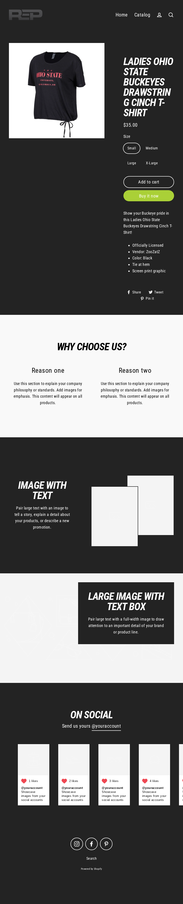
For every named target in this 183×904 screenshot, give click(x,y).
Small (131, 148)
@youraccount (106, 726)
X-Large (152, 163)
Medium (152, 148)
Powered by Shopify (91, 868)
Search (91, 858)
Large (131, 163)
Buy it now (149, 196)
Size (126, 136)
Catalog (142, 15)
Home (122, 15)
